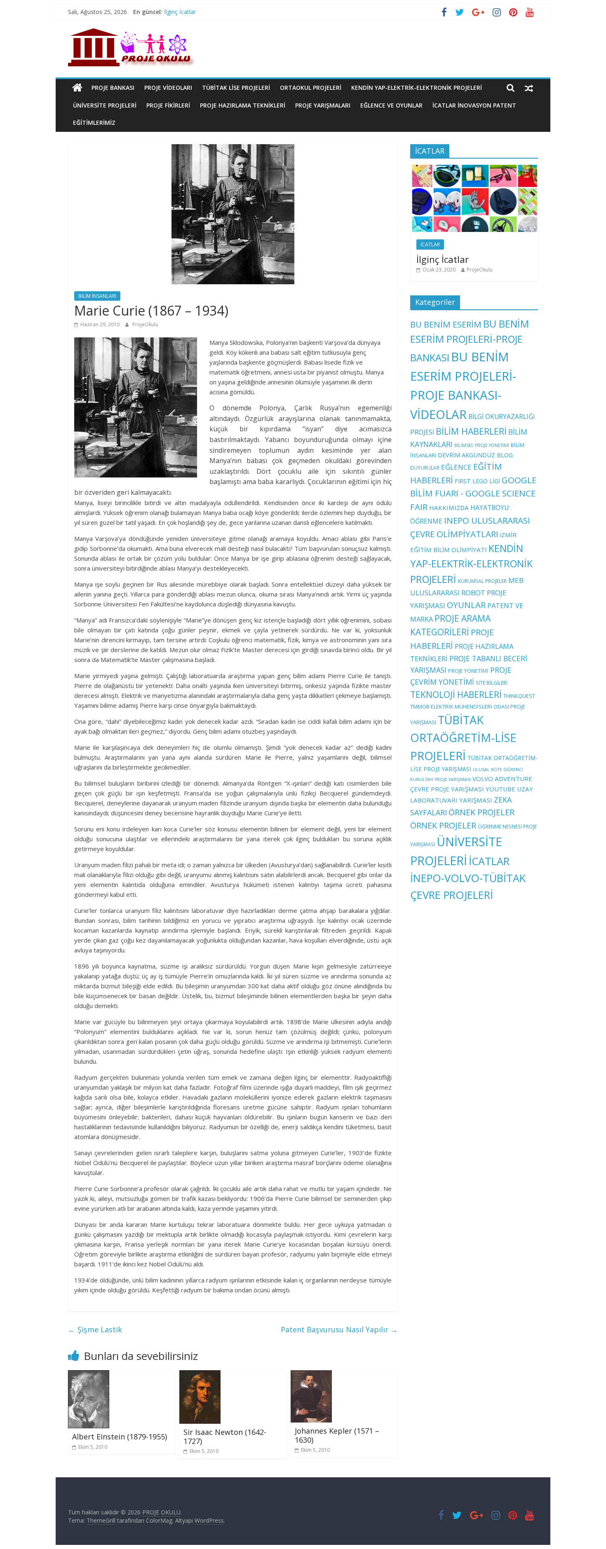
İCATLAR (430, 244)
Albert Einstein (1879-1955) (119, 1436)
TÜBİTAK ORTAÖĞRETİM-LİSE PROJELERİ (463, 737)
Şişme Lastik (95, 1329)
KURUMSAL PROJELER (482, 581)
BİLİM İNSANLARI (97, 296)
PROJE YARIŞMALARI (322, 105)
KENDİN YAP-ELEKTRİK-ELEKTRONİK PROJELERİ (416, 87)
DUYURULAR (424, 467)
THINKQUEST (519, 696)
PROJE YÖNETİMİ (468, 670)
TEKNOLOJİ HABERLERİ (456, 694)
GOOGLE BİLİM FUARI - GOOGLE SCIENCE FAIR (473, 493)
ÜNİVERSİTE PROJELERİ (104, 105)
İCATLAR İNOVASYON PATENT (474, 105)
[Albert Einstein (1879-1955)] (88, 1375)
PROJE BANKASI (113, 87)
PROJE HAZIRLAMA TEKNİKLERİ (242, 105)
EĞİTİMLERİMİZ (94, 122)
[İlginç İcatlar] (474, 169)
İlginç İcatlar (180, 12)
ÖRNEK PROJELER (481, 812)
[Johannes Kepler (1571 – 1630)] (311, 1375)
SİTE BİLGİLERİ (491, 682)
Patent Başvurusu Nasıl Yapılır (339, 1329)
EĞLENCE (456, 467)
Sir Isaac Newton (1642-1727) (224, 1436)
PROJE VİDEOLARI (168, 87)
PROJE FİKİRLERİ (168, 105)
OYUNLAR (466, 605)
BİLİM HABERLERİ (471, 431)
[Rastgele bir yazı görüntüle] (529, 87)
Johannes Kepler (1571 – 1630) (337, 1435)
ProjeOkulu (145, 324)
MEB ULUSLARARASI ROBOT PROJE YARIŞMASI (467, 593)
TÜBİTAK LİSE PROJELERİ (236, 87)
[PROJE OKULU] (77, 87)
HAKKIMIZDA (449, 507)
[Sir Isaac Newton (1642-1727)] (200, 1375)
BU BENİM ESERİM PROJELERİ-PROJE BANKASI (469, 340)
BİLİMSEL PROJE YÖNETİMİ (481, 445)
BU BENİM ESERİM (446, 324)
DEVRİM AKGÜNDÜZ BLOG (475, 455)
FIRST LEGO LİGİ (477, 481)
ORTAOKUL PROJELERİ (310, 87)
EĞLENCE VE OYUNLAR (391, 105)
